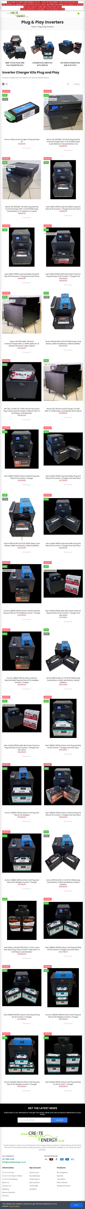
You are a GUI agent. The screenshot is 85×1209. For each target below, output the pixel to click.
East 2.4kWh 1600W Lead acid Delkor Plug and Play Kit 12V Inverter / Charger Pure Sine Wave (63, 544)
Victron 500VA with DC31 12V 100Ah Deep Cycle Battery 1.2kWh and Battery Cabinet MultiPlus (63, 342)
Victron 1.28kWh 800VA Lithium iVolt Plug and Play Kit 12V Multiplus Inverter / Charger (22, 881)
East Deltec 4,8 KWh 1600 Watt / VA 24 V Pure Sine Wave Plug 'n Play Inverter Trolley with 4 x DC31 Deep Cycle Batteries (22, 949)
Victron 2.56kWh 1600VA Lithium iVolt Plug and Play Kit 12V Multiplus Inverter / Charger (63, 1016)
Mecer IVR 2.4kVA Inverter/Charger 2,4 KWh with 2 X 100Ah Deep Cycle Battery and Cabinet (63, 410)
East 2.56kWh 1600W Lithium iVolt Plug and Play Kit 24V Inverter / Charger (22, 1016)
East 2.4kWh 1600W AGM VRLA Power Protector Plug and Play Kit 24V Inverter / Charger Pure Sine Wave (22, 747)
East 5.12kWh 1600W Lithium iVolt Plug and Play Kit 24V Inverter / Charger (63, 1083)
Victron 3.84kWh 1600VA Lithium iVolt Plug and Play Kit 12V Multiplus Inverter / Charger (22, 1083)
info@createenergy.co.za (14, 1162)
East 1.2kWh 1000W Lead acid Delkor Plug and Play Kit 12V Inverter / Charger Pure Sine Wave (63, 208)
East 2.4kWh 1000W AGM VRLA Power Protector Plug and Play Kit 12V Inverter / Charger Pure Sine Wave (63, 613)
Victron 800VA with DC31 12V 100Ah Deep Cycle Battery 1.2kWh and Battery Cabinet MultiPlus (22, 544)
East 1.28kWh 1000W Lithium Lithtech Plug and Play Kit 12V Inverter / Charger (21, 477)
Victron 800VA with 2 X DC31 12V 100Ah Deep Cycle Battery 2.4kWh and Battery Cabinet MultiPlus (63, 680)
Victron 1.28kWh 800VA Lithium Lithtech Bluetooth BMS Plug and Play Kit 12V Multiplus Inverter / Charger (22, 680)
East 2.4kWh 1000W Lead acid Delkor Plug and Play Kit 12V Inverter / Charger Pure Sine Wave (63, 477)
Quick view (36, 101)
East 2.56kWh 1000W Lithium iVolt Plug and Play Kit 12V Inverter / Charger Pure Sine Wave (63, 948)
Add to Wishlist (36, 96)
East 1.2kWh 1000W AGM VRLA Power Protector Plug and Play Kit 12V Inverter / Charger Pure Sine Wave (63, 276)
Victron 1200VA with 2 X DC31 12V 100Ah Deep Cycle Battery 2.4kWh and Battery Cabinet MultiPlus (63, 882)
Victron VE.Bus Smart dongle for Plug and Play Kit (21, 140)
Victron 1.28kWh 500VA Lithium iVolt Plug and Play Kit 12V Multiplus (22, 814)
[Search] (74, 14)
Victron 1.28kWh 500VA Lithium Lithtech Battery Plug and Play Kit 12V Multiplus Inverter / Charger (21, 612)
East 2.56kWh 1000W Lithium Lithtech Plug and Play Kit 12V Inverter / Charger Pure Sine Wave (63, 814)
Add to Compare (36, 92)
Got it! (76, 1205)
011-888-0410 (8, 1159)
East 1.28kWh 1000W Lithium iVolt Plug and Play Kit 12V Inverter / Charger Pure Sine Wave (63, 746)
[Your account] (82, 14)
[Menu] (3, 14)
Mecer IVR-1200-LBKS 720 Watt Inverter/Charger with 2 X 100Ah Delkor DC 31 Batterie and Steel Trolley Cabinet (22, 343)
